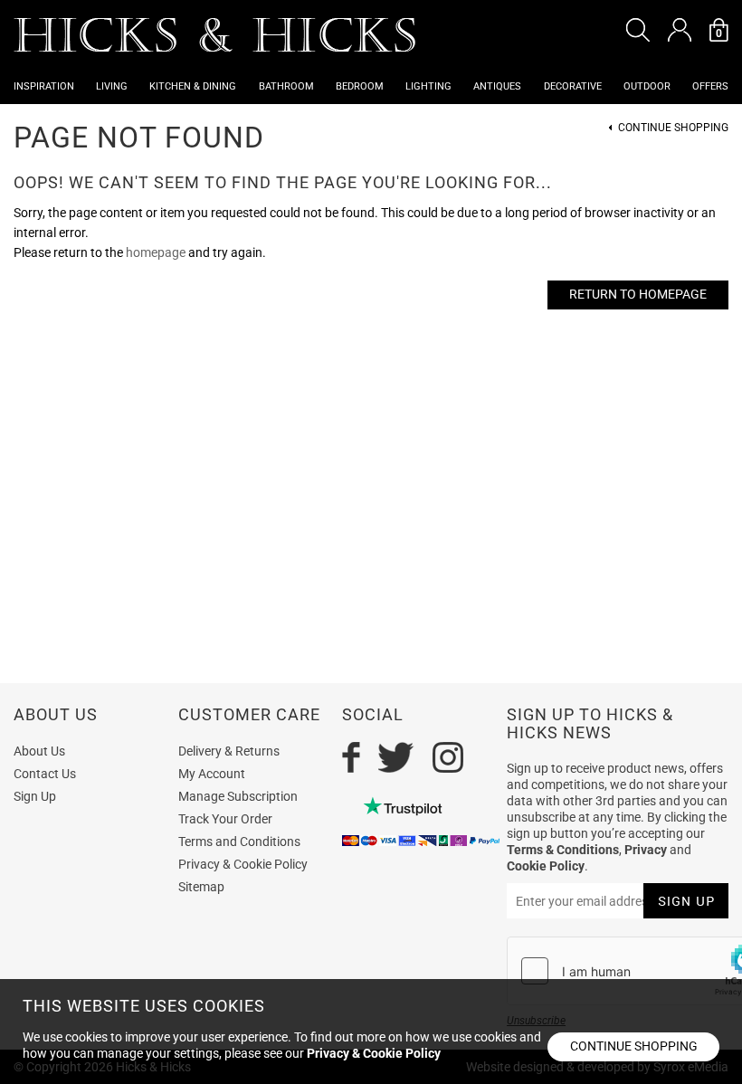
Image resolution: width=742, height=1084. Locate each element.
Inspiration (44, 86)
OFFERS (710, 86)
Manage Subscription (238, 796)
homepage (156, 252)
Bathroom (286, 86)
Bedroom (360, 86)
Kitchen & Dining (192, 86)
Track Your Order (225, 819)
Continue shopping (634, 1046)
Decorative (573, 86)
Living (112, 86)
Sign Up (35, 796)
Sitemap (201, 887)
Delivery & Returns (229, 751)
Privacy (645, 849)
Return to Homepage (638, 294)
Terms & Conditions (563, 849)
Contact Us (45, 773)
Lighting (428, 86)
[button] (638, 30)
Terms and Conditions (239, 841)
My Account (211, 773)
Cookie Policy (546, 866)
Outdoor (647, 86)
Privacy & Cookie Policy (243, 864)
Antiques (497, 86)
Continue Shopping (673, 128)
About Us (39, 751)
